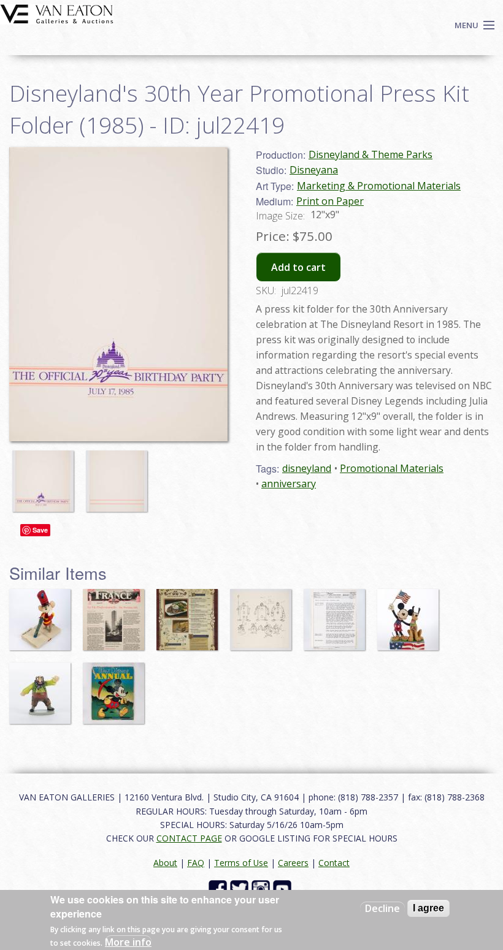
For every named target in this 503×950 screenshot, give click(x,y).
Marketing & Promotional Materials (379, 185)
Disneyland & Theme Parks (370, 154)
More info (128, 942)
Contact (334, 862)
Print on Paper (330, 201)
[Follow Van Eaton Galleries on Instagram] (262, 888)
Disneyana (314, 170)
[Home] (56, 13)
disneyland (306, 468)
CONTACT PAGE (189, 838)
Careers (293, 862)
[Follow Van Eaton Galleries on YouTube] (283, 888)
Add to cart (298, 267)
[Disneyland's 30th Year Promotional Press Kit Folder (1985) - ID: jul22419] (46, 475)
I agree (428, 908)
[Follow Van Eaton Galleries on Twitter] (241, 888)
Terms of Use (241, 862)
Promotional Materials (391, 468)
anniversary (288, 483)
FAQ (195, 862)
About (165, 862)
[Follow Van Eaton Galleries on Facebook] (219, 888)
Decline (382, 908)
